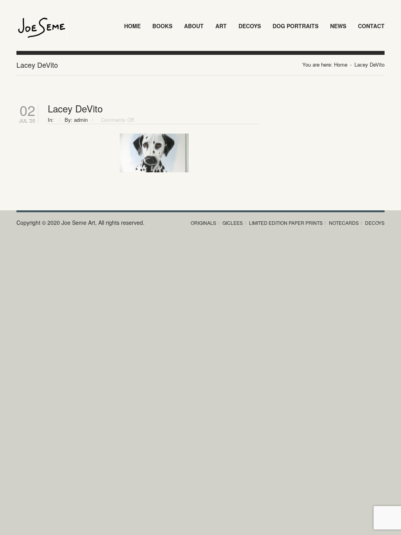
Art (221, 26)
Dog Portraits (295, 26)
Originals (203, 222)
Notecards (344, 222)
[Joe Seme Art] (41, 20)
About (194, 26)
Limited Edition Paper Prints (286, 222)
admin (81, 119)
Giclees (232, 222)
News (338, 26)
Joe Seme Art (78, 222)
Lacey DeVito (75, 108)
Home (132, 26)
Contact (371, 26)
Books (162, 26)
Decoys (249, 26)
